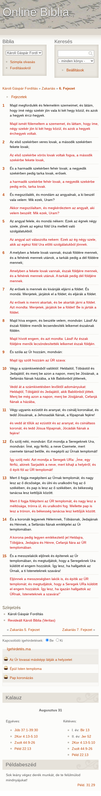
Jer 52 (86, 736)
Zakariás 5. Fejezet (25, 630)
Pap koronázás (21, 678)
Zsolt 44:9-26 (24, 742)
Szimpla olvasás (22, 62)
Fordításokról (20, 68)
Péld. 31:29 (86, 785)
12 (4, 441)
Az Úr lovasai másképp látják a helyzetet (41, 660)
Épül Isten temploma (26, 669)
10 (4, 368)
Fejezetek (19, 97)
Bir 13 (84, 730)
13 (4, 478)
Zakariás (48, 88)
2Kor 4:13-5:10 (26, 736)
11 (4, 410)
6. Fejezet (67, 88)
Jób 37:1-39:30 (26, 730)
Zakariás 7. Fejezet (77, 630)
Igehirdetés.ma (19, 649)
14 (4, 519)
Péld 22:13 (22, 749)
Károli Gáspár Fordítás (20, 88)
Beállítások (75, 70)
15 (4, 556)
